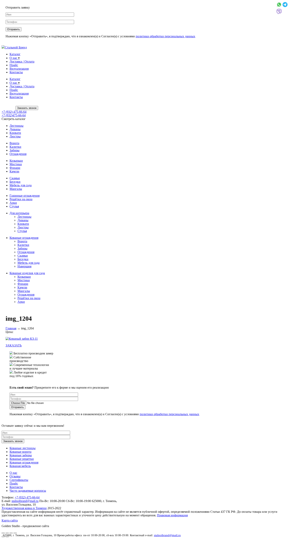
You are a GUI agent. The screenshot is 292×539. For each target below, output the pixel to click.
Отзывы (15, 476)
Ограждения (18, 154)
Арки (13, 202)
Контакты (16, 72)
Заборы (14, 150)
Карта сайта (10, 520)
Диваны (15, 129)
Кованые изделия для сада (27, 273)
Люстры (15, 136)
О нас (13, 58)
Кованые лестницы (23, 448)
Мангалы (16, 189)
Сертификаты (19, 480)
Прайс (14, 65)
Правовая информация (172, 515)
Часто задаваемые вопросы (28, 490)
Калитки (15, 146)
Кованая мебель (20, 466)
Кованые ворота (20, 451)
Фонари (15, 167)
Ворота (14, 143)
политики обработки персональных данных (165, 36)
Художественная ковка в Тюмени (24, 508)
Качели (14, 171)
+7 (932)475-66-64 (14, 115)
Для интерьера (19, 213)
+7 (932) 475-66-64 (14, 111)
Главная (11, 328)
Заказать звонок (27, 107)
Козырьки (16, 160)
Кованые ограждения (24, 237)
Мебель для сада (21, 185)
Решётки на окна (21, 199)
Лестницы (16, 125)
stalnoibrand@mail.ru (167, 535)
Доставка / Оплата (22, 61)
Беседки (15, 181)
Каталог (15, 54)
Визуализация (19, 68)
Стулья (14, 206)
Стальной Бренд (16, 47)
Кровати (15, 133)
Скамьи (15, 178)
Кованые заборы (21, 455)
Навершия (24, 266)
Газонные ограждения (25, 195)
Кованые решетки (22, 459)
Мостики (16, 164)
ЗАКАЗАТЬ (14, 345)
